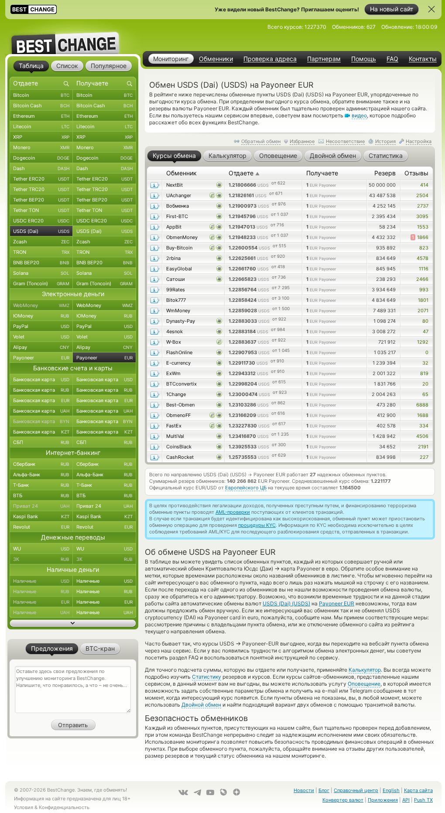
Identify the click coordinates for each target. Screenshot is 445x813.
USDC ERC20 (41, 221)
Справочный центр (356, 790)
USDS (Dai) (41, 231)
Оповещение (364, 683)
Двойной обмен (201, 704)
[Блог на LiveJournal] (223, 792)
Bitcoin (41, 95)
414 (424, 185)
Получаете (322, 173)
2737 (422, 206)
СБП (41, 442)
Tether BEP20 (41, 200)
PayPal (41, 326)
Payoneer (41, 358)
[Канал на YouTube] (210, 792)
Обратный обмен (261, 141)
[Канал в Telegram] (197, 792)
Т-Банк (41, 485)
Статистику (206, 676)
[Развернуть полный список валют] (73, 623)
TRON (41, 252)
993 (423, 290)
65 (425, 394)
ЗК (41, 559)
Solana (41, 273)
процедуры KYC (257, 525)
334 (423, 426)
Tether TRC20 (41, 189)
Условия (23, 807)
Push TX (423, 800)
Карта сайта (418, 790)
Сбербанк (41, 464)
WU (41, 549)
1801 (423, 300)
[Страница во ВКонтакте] (183, 792)
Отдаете (244, 173)
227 (424, 457)
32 (425, 363)
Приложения (383, 800)
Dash (41, 168)
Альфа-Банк (41, 474)
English (391, 790)
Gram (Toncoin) (41, 283)
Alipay (41, 347)
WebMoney (41, 305)
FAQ (392, 58)
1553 (422, 227)
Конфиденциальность (64, 807)
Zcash (41, 242)
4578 (422, 258)
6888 (422, 405)
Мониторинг (170, 58)
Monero (41, 147)
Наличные (41, 581)
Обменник (181, 173)
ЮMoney (41, 316)
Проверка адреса (270, 58)
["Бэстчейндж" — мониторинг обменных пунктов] (72, 36)
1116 (423, 269)
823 (423, 248)
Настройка (418, 141)
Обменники (216, 58)
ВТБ (41, 495)
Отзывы (416, 173)
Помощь (363, 58)
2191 (423, 447)
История (385, 141)
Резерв (385, 173)
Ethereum (41, 116)
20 (425, 384)
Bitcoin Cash (41, 105)
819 (424, 373)
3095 (422, 216)
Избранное (302, 141)
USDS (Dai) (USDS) (286, 603)
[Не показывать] (431, 9)
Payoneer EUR (336, 603)
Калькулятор (365, 669)
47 (425, 331)
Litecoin (41, 126)
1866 (420, 237)
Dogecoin (41, 158)
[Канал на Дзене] (236, 792)
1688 (422, 415)
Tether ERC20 (41, 179)
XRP (41, 137)
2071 (423, 310)
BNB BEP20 (41, 263)
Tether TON (41, 210)
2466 (422, 279)
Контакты (423, 58)
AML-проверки (233, 512)
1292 (422, 342)
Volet (41, 337)
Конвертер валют (342, 800)
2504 (422, 195)
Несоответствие (345, 141)
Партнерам (324, 58)
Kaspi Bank (41, 516)
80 (425, 321)
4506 (422, 436)
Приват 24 (41, 506)
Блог (323, 790)
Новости (304, 790)
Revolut (41, 527)
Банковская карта (41, 379)
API (406, 800)
